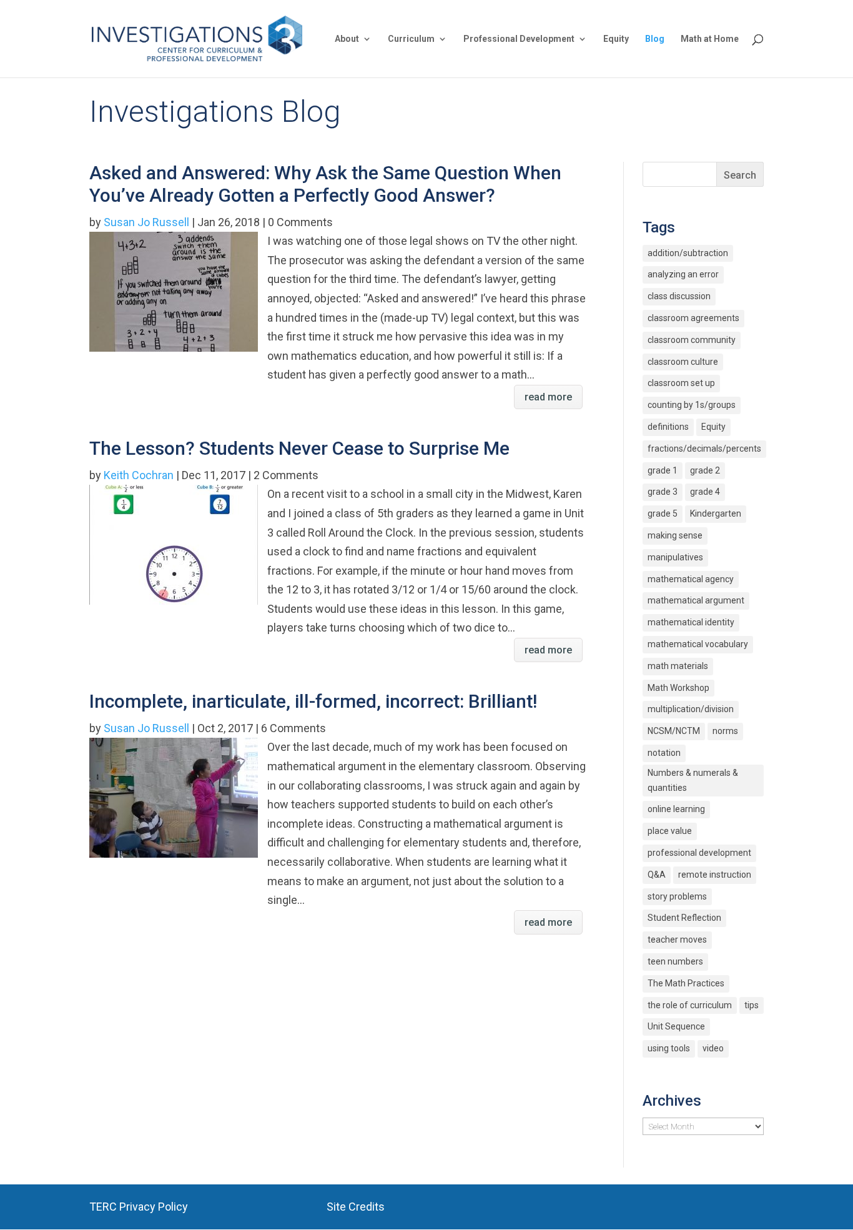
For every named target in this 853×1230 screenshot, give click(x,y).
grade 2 (705, 470)
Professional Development (518, 39)
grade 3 (663, 492)
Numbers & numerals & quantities (693, 780)
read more (548, 397)
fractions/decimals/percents (704, 449)
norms (725, 731)
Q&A (657, 875)
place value (670, 831)
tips (751, 1005)
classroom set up (681, 383)
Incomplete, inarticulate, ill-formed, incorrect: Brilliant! (313, 701)
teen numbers (675, 961)
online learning (676, 809)
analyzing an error (683, 274)
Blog (654, 39)
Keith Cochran (139, 475)
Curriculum (411, 39)
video (713, 1048)
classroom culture (683, 362)
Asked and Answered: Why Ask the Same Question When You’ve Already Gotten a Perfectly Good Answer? (325, 184)
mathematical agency (691, 579)
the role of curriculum (690, 1005)
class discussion (679, 296)
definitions (668, 427)
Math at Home (710, 39)
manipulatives (675, 557)
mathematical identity (691, 622)
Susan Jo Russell (146, 222)
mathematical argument (696, 600)
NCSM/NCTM (674, 731)
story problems (677, 896)
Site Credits (356, 1206)
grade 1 (663, 470)
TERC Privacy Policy (138, 1206)
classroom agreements (693, 318)
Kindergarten (715, 513)
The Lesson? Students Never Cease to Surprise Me (299, 448)
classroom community (692, 340)
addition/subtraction (688, 253)
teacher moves (677, 940)
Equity (616, 39)
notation (664, 753)
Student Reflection (684, 918)
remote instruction (714, 875)
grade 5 (663, 513)
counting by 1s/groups (692, 405)
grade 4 (705, 492)
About (347, 39)
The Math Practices (686, 983)
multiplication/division (691, 709)
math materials (678, 666)
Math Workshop (678, 688)
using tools (669, 1048)
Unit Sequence (676, 1026)
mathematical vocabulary (698, 644)
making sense (675, 535)
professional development (699, 853)
